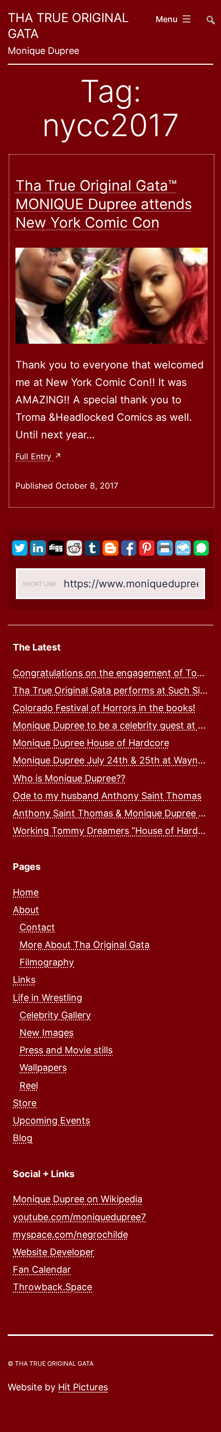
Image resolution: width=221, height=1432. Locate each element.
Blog (22, 1137)
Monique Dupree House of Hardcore (91, 742)
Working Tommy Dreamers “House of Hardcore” (117, 830)
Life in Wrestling (47, 997)
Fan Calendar (42, 1269)
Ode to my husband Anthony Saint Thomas (107, 795)
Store (24, 1103)
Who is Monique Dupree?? (69, 778)
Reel (29, 1085)
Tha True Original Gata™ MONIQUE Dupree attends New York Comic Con (103, 204)
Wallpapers (43, 1067)
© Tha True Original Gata (51, 1363)
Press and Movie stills (66, 1050)
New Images (46, 1032)
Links (24, 979)
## (209, 15)
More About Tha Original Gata (85, 944)
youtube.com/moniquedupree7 (79, 1217)
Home (26, 892)
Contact (37, 927)
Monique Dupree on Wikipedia (77, 1199)
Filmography (47, 962)
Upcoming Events (51, 1120)
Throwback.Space (52, 1286)
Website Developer (53, 1252)
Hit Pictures (83, 1387)
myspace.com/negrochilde (70, 1234)
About (26, 909)
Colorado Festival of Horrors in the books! (104, 707)
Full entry (34, 456)
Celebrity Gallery (55, 1015)
